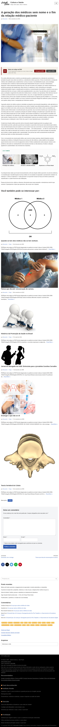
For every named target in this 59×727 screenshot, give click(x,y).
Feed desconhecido (10, 685)
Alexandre (5, 18)
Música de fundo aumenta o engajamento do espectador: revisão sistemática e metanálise (24, 587)
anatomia (10, 622)
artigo (10, 500)
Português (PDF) (40, 71)
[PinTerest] (20, 564)
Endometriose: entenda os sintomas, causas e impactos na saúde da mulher (20, 696)
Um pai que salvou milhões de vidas (20, 605)
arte (22, 622)
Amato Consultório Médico (8, 678)
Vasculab (12, 663)
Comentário (6, 518)
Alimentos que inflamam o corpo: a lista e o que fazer (14, 709)
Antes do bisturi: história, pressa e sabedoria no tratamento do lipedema (19, 592)
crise (53, 622)
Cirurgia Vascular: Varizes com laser (10, 632)
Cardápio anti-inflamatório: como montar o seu (13, 707)
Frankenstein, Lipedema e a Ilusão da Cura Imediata (14, 597)
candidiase (34, 622)
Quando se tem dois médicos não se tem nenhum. (19, 241)
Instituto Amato (8, 688)
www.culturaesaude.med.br (9, 670)
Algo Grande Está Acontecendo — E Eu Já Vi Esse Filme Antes (17, 595)
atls (29, 622)
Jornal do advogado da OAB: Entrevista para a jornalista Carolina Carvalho (29, 366)
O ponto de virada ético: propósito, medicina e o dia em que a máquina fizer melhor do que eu (25, 589)
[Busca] (56, 578)
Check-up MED (19, 678)
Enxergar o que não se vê (10, 416)
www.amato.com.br (6, 661)
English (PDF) (51, 71)
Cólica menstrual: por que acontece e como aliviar (14, 720)
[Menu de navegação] (56, 3)
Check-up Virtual (5, 630)
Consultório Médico (6, 635)
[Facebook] (3, 564)
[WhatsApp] (16, 564)
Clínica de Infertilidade (49, 678)
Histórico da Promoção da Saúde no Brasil (17, 334)
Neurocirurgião (16, 680)
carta (39, 622)
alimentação (4, 622)
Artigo (10, 244)
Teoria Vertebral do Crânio (11, 485)
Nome (5, 537)
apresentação (16, 622)
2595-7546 (7, 655)
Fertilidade (6, 715)
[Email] (11, 564)
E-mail (23, 537)
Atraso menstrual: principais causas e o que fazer (13, 722)
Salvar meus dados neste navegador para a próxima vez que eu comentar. (23, 543)
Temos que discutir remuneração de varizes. (17, 289)
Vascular (6, 701)
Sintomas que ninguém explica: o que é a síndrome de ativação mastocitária (20, 717)
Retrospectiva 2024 (6, 694)
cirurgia (48, 622)
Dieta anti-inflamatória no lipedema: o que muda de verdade (16, 704)
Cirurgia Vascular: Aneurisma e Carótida (33, 678)
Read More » (52, 249)
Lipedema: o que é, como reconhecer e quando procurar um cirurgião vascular (21, 691)
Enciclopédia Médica (6, 680)
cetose (44, 622)
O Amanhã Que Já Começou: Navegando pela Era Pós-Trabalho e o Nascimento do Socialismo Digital (32, 617)
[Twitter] (7, 564)
